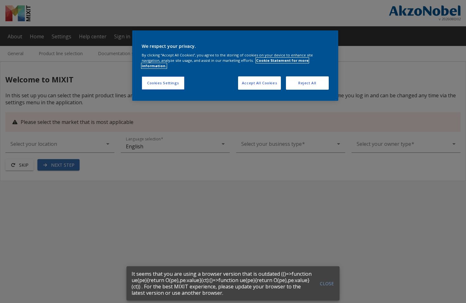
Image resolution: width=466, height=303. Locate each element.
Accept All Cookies (259, 83)
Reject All (307, 83)
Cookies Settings (163, 83)
